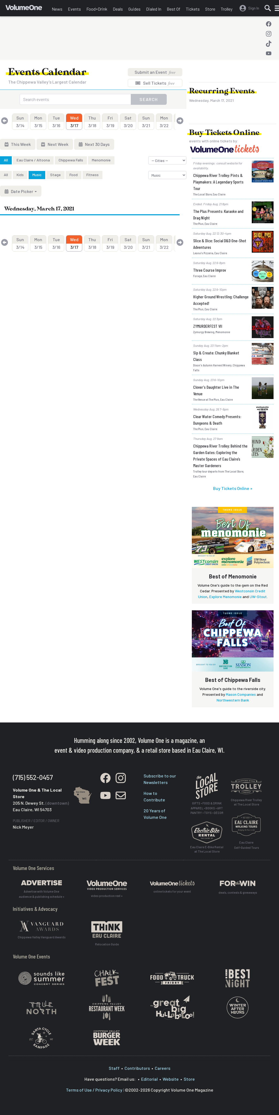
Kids (20, 174)
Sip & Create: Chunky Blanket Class (216, 356)
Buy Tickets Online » (232, 488)
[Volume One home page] (27, 9)
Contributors (137, 1068)
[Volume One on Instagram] (269, 34)
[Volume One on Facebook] (269, 24)
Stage (55, 174)
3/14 (20, 121)
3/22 (164, 121)
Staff (114, 1068)
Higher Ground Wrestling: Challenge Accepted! (220, 300)
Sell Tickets (158, 83)
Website (171, 1079)
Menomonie (101, 160)
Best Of (173, 8)
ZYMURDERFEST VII (207, 326)
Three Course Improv (209, 269)
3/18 (92, 121)
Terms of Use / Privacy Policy (94, 1089)
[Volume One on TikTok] (269, 43)
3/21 (146, 121)
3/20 (128, 121)
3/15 (38, 121)
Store (210, 8)
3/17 (74, 121)
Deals (118, 8)
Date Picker (22, 191)
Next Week (57, 144)
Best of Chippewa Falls (232, 679)
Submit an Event (155, 72)
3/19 (110, 121)
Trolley (226, 8)
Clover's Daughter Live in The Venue (216, 390)
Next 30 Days (97, 144)
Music (36, 174)
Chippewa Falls (71, 160)
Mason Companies (241, 694)
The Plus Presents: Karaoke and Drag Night (218, 214)
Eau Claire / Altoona (33, 160)
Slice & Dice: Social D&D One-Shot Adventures (219, 244)
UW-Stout (258, 596)
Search (149, 99)
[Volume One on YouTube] (269, 53)
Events (74, 8)
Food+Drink (96, 8)
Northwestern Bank (233, 700)
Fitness (92, 174)
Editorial (149, 1079)
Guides (134, 8)
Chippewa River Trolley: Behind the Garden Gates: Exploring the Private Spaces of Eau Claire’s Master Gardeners (220, 455)
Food (73, 174)
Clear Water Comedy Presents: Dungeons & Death (217, 419)
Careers (162, 1068)
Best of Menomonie (233, 576)
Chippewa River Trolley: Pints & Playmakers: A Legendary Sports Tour (218, 182)
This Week (20, 144)
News (57, 8)
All (6, 160)
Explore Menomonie (225, 596)
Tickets (193, 8)
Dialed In (153, 8)
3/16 (56, 121)
